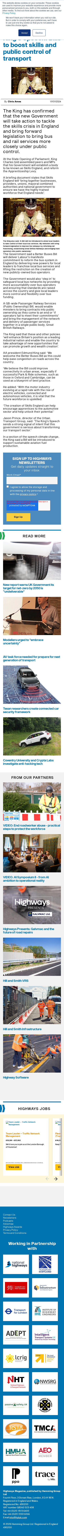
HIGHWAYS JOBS (34, 1108)
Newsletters (9, 1218)
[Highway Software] (32, 1053)
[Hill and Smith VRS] (32, 957)
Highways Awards (12, 1227)
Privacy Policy (8, 13)
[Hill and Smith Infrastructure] (32, 1005)
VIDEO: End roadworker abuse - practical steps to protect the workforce (31, 827)
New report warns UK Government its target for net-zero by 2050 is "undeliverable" (28, 588)
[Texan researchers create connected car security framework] (32, 685)
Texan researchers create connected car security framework (31, 710)
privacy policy (28, 494)
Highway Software (16, 1077)
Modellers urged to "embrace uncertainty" (23, 642)
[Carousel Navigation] (53, 1179)
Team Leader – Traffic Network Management (23, 1135)
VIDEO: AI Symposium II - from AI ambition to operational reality (26, 879)
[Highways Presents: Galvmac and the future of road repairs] (32, 905)
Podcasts (8, 1221)
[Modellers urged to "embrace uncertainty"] (32, 616)
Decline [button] (39, 32)
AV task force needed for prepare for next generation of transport (31, 659)
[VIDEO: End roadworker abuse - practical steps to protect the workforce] (32, 801)
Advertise (8, 1224)
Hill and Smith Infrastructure (22, 1029)
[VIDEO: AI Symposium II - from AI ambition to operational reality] (32, 853)
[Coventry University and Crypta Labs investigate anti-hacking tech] (32, 736)
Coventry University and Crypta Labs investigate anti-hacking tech (28, 762)
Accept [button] (24, 32)
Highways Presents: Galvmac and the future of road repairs (28, 931)
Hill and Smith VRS (16, 981)
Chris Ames (14, 101)
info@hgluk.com (18, 1517)
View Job (14, 1167)
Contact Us (9, 1215)
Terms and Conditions (14, 1233)
